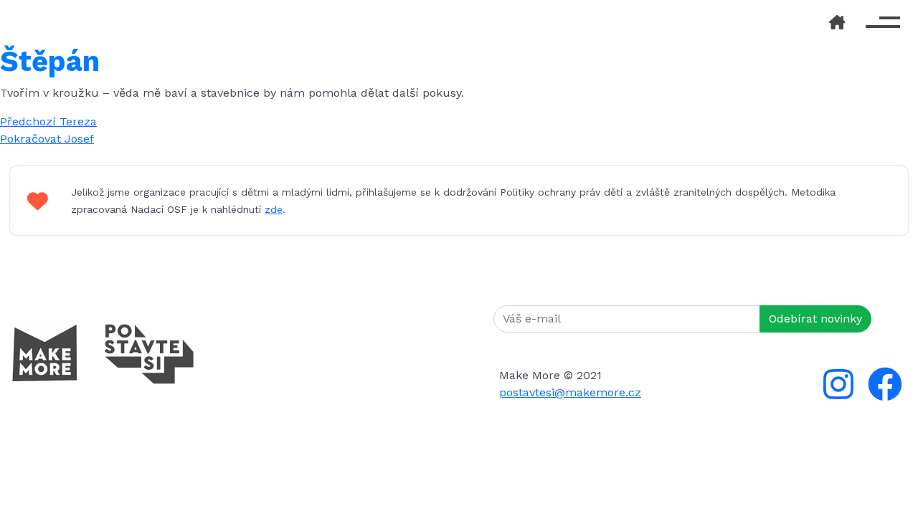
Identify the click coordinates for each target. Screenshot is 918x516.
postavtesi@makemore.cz (570, 392)
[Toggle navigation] (882, 22)
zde (274, 209)
